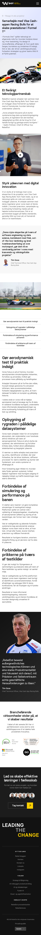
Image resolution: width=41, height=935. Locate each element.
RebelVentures (20, 908)
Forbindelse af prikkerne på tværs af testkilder (20, 344)
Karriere (20, 859)
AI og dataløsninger (20, 887)
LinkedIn (20, 866)
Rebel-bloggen (20, 856)
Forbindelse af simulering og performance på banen (20, 336)
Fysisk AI (20, 890)
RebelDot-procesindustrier (20, 904)
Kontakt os (20, 863)
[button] (37, 3)
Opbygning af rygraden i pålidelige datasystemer (20, 328)
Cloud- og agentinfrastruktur (20, 894)
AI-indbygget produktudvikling (21, 884)
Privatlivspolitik (20, 924)
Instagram (20, 870)
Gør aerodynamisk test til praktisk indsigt (20, 321)
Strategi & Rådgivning (20, 880)
